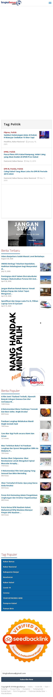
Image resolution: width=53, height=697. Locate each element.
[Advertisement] (26, 35)
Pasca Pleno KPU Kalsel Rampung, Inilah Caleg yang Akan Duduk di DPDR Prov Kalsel (24, 155)
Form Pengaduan (19, 691)
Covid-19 (7, 587)
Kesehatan (8, 577)
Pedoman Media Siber (37, 691)
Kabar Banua (17, 161)
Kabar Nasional (18, 142)
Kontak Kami (6, 691)
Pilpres (7, 132)
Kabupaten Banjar (11, 572)
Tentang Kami (38, 689)
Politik (14, 132)
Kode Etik (38, 687)
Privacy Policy (15, 689)
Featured (7, 161)
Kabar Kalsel (8, 582)
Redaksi (4, 689)
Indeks (30, 687)
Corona (6, 593)
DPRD (6, 152)
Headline (7, 142)
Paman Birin (8, 608)
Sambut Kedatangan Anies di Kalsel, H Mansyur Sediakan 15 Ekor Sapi (20, 136)
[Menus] (50, 2)
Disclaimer (26, 689)
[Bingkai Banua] (11, 3)
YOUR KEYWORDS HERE (13, 598)
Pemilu (13, 169)
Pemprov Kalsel (10, 603)
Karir (46, 687)
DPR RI (6, 169)
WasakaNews (6, 693)
